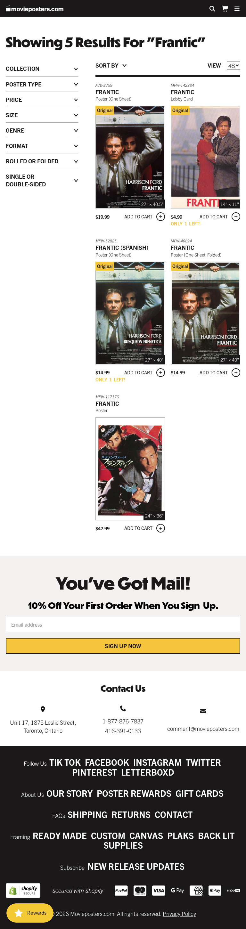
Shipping (87, 814)
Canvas (146, 835)
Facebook (107, 762)
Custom (108, 835)
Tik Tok (65, 762)
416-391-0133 (123, 730)
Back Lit (216, 835)
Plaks (180, 835)
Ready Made (60, 835)
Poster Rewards (134, 793)
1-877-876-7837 (123, 721)
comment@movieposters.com (203, 728)
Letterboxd (147, 772)
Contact (174, 814)
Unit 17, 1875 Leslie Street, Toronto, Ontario (43, 726)
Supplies (123, 845)
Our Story (69, 793)
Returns (131, 814)
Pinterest (94, 772)
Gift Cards (200, 793)
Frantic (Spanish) (121, 247)
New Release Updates (135, 866)
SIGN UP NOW (123, 645)
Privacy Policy (179, 913)
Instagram (157, 762)
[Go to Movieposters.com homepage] (34, 8)
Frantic (107, 91)
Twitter (203, 762)
